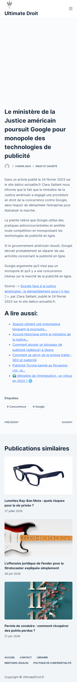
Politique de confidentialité (52, 662)
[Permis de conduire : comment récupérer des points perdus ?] (38, 601)
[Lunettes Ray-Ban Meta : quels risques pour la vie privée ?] (38, 475)
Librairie (42, 657)
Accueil (10, 657)
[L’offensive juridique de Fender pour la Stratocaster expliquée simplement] (38, 538)
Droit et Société (46, 166)
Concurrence (16, 406)
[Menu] (70, 8)
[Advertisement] (38, 57)
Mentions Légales (16, 662)
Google (38, 406)
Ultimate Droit (21, 13)
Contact (26, 657)
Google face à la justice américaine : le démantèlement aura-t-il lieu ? (37, 291)
